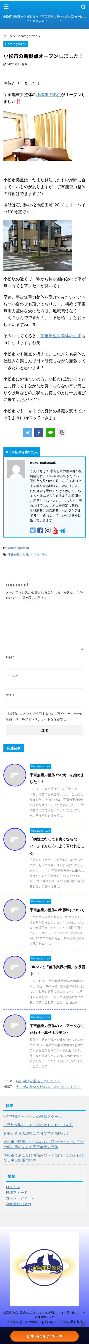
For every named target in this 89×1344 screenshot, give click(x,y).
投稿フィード (17, 1192)
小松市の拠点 (48, 94)
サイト (10, 695)
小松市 (35, 554)
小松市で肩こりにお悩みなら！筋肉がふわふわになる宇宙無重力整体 (43, 1157)
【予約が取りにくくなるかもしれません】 (38, 1125)
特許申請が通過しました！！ (38, 1081)
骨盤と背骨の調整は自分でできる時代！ (36, 1133)
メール (12, 676)
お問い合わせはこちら (42, 1336)
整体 (44, 554)
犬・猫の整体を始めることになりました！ (48, 1087)
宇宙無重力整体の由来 (60, 335)
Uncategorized (18, 548)
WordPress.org (18, 1204)
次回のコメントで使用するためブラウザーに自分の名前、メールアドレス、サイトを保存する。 (44, 716)
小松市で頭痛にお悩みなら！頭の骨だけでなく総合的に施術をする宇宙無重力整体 (43, 1144)
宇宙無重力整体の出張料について (57, 910)
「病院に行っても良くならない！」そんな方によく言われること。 (57, 846)
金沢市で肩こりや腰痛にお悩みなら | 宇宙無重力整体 (44, 1322)
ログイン (13, 1186)
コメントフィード (20, 1198)
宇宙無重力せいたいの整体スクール (32, 1116)
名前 (10, 657)
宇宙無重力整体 (18, 554)
